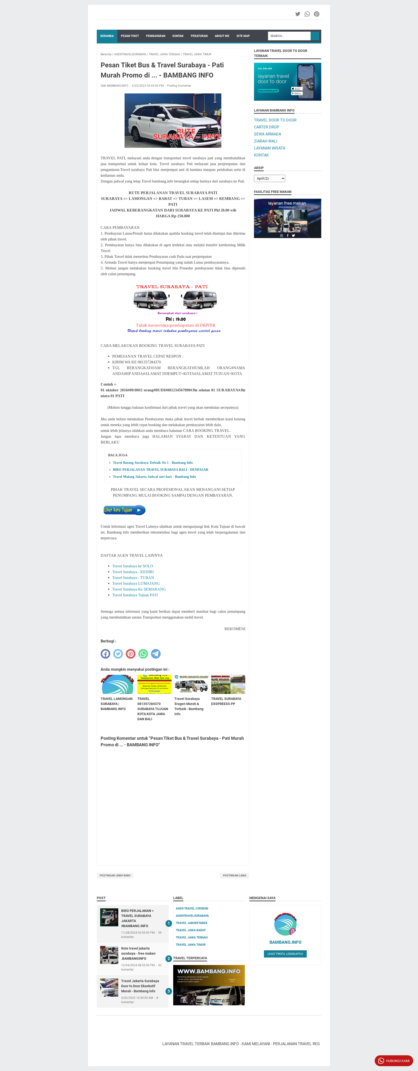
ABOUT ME (222, 36)
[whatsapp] (143, 654)
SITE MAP (243, 36)
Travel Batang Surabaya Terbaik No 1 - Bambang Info (153, 463)
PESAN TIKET (130, 36)
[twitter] (118, 654)
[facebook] (105, 654)
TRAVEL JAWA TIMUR (191, 944)
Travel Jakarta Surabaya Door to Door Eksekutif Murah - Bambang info (140, 986)
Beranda (107, 36)
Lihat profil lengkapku (285, 954)
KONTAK (178, 36)
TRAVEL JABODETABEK (192, 923)
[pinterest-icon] (317, 14)
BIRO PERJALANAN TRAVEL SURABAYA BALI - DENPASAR (160, 470)
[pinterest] (130, 654)
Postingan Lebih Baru (115, 875)
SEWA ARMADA (267, 134)
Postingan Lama (234, 875)
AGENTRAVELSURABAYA (192, 915)
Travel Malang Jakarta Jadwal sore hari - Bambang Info (154, 477)
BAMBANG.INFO (285, 942)
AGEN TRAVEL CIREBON (192, 908)
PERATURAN (199, 36)
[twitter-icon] (298, 14)
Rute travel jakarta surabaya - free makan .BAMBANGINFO (138, 953)
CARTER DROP (266, 127)
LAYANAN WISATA (269, 148)
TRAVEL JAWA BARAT (191, 930)
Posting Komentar (179, 85)
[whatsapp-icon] (307, 14)
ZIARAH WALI (265, 141)
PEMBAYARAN (155, 36)
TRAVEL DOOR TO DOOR (275, 120)
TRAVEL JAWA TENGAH (192, 937)
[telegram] (156, 654)
